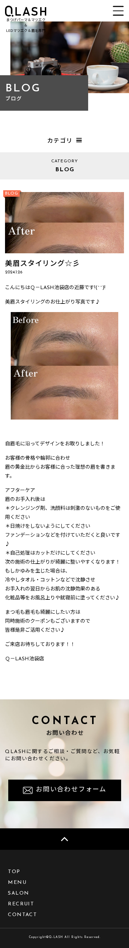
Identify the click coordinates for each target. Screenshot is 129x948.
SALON (18, 893)
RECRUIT (21, 904)
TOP (14, 872)
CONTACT (22, 915)
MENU (17, 882)
